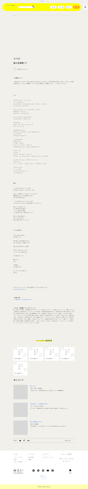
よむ (54, 7)
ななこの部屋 (18, 462)
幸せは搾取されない (36, 421)
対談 (15, 459)
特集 (76, 7)
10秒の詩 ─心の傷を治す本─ (39, 404)
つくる (61, 7)
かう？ (68, 7)
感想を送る (68, 440)
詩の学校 (31, 457)
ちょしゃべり (18, 457)
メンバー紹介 (66, 454)
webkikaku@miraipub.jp (19, 289)
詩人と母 (32, 386)
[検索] (33, 7)
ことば (18, 58)
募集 (29, 459)
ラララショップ (48, 457)
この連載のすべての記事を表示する (22, 299)
